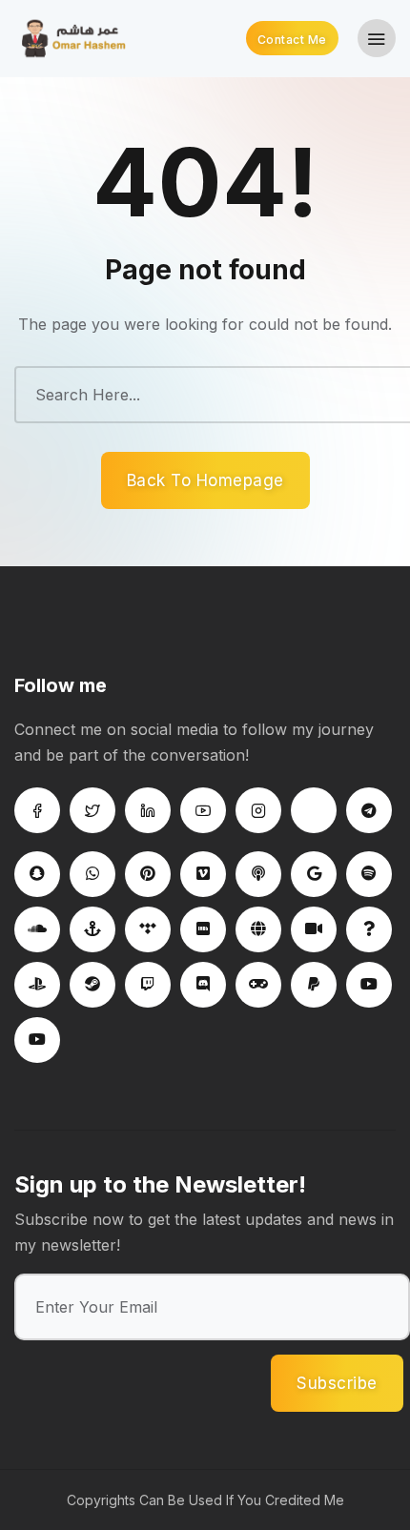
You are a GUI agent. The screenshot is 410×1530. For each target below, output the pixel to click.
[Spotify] (369, 874)
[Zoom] (314, 929)
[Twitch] (148, 985)
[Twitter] (92, 810)
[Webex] (258, 929)
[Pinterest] (148, 874)
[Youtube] (203, 810)
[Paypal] (314, 985)
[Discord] (203, 985)
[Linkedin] (148, 810)
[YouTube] (369, 985)
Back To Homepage (205, 480)
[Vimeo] (203, 874)
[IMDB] (203, 929)
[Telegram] (369, 810)
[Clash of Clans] (258, 985)
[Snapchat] (37, 874)
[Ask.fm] (369, 929)
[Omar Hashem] (77, 38)
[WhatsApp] (92, 874)
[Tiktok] (314, 810)
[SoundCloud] (37, 929)
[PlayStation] (37, 985)
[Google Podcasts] (314, 874)
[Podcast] (258, 874)
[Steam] (92, 985)
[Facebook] (37, 810)
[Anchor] (92, 929)
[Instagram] (258, 810)
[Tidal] (148, 929)
